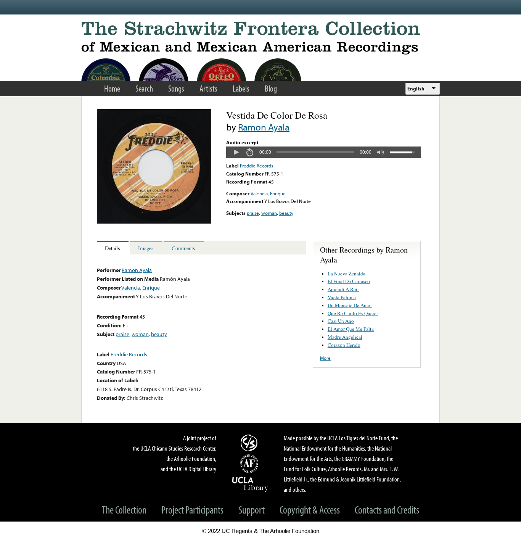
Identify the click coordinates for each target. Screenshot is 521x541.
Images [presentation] (146, 248)
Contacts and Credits (387, 509)
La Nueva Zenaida (346, 273)
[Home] (260, 38)
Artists (208, 88)
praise (253, 213)
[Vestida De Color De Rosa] (154, 222)
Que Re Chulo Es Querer (353, 313)
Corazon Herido (344, 344)
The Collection (124, 509)
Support (251, 509)
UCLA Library (250, 484)
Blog (271, 88)
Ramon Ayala (263, 127)
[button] (236, 152)
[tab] (113, 248)
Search (144, 88)
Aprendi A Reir (343, 289)
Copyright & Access (310, 509)
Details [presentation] (112, 248)
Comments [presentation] (183, 248)
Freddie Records (256, 166)
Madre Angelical (345, 336)
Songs (176, 88)
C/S (250, 442)
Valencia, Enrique (268, 193)
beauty (286, 213)
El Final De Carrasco (349, 281)
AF (250, 463)
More (325, 358)
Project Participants (192, 509)
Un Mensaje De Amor (350, 305)
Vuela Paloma (342, 297)
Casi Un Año (341, 320)
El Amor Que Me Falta (351, 328)
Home (112, 88)
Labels (241, 88)
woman (269, 213)
